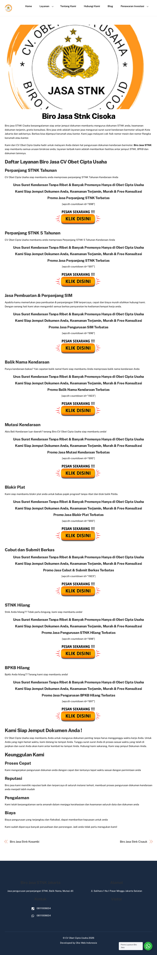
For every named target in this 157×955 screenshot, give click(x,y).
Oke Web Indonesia (86, 942)
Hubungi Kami (92, 6)
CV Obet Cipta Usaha (76, 938)
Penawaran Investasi (132, 6)
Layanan (44, 6)
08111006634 (43, 908)
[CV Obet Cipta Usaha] (8, 10)
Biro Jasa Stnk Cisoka (78, 116)
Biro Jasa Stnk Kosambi (24, 841)
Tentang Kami (68, 6)
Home (28, 6)
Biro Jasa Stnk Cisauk (133, 841)
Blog (110, 6)
